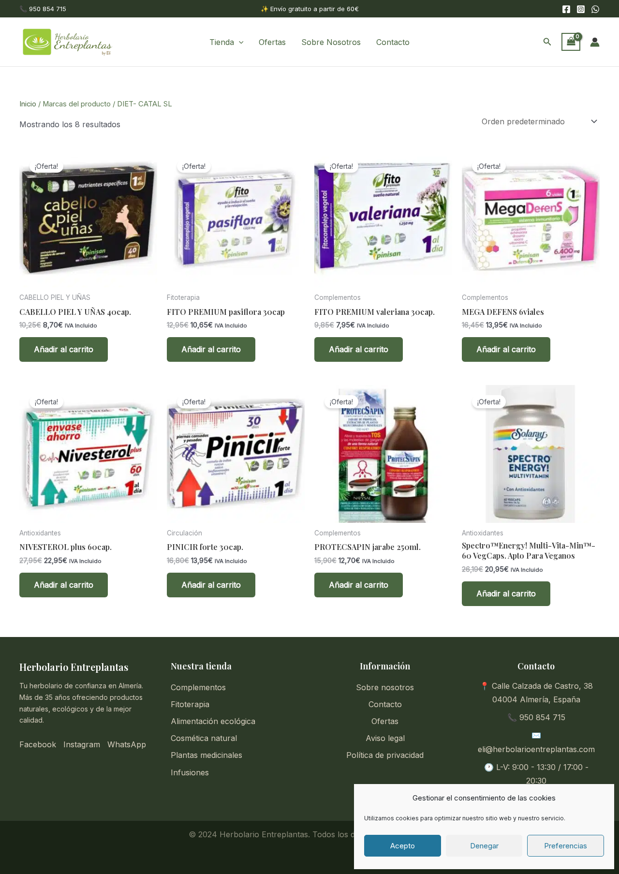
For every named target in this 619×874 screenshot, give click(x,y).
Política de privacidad (385, 755)
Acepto (402, 845)
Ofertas (272, 42)
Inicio (27, 104)
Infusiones (190, 772)
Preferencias (565, 845)
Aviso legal (385, 738)
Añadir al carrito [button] (63, 349)
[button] (239, 42)
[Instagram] (580, 9)
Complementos (198, 687)
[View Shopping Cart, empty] (570, 42)
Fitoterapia (190, 704)
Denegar (484, 845)
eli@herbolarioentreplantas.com (536, 749)
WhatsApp (126, 744)
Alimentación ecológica (213, 721)
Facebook (37, 744)
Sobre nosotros (385, 687)
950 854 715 (542, 717)
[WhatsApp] (595, 9)
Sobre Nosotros (331, 42)
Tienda (221, 42)
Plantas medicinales (206, 755)
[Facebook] (566, 9)
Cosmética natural (204, 738)
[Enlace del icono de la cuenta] (595, 42)
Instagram (81, 744)
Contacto (393, 42)
